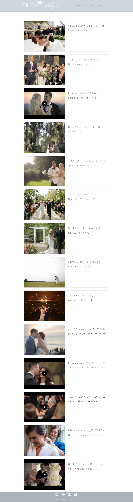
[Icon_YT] (69, 494)
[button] (107, 15)
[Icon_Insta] (63, 494)
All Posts (26, 15)
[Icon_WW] (75, 494)
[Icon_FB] (56, 494)
